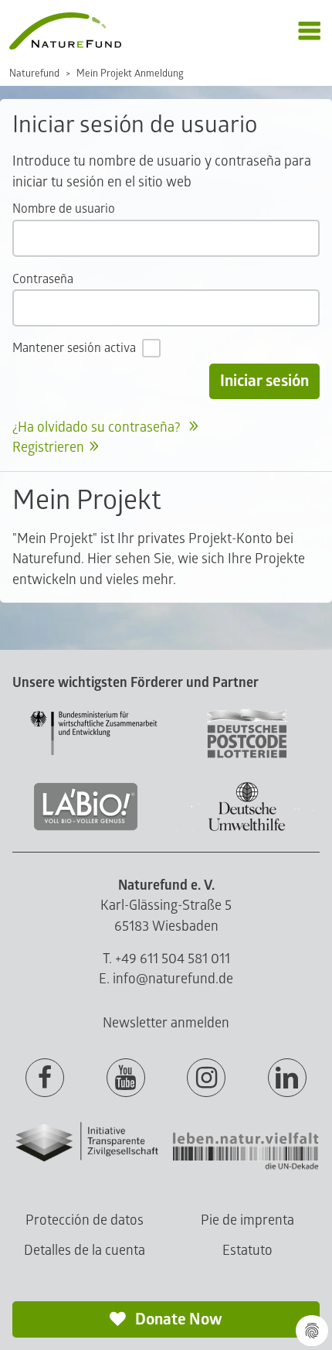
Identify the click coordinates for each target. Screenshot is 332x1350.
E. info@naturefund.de (166, 979)
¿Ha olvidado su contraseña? (98, 427)
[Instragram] (206, 1078)
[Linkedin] (287, 1078)
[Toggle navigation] (309, 31)
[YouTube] (126, 1078)
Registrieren (48, 447)
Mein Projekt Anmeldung (130, 73)
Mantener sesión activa (74, 348)
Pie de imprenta (247, 1220)
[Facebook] (44, 1078)
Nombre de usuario (63, 209)
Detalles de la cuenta (84, 1250)
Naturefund (34, 73)
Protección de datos (84, 1220)
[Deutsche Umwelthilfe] (247, 828)
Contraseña (42, 279)
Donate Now (177, 1319)
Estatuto (247, 1250)
